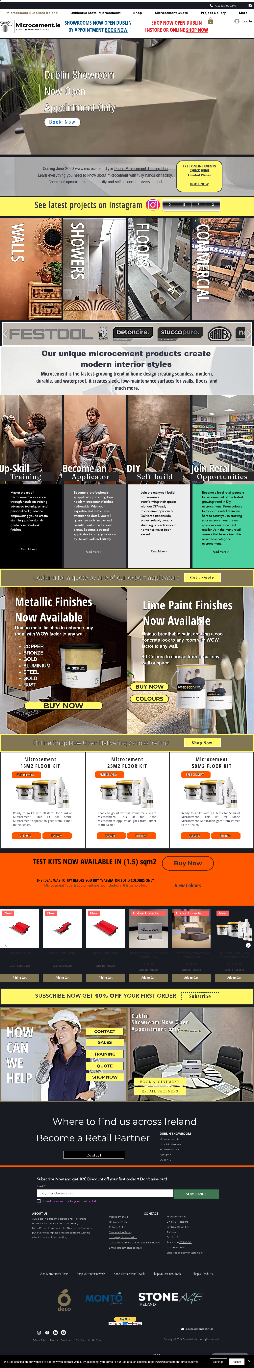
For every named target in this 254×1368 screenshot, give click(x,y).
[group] (127, 945)
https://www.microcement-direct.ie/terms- (173, 1362)
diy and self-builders (118, 181)
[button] (210, 20)
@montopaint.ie (131, 1247)
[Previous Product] (5, 945)
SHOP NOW (197, 29)
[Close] (249, 1361)
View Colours (188, 885)
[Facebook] (47, 1332)
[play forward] (248, 333)
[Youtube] (63, 1332)
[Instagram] (39, 1332)
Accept (237, 1362)
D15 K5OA (185, 1242)
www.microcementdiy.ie (94, 168)
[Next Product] (248, 945)
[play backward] (5, 333)
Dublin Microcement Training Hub (141, 168)
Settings (218, 1362)
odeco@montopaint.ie (188, 1252)
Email (41, 1186)
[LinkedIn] (55, 1332)
